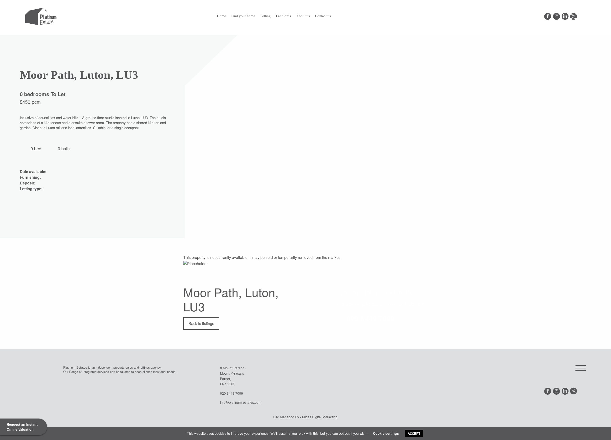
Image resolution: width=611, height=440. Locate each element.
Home (221, 16)
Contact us (323, 16)
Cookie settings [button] (386, 433)
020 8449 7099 (370, 318)
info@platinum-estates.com (240, 402)
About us (303, 16)
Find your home (243, 16)
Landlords (283, 16)
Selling (265, 16)
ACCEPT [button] (414, 433)
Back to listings (201, 323)
